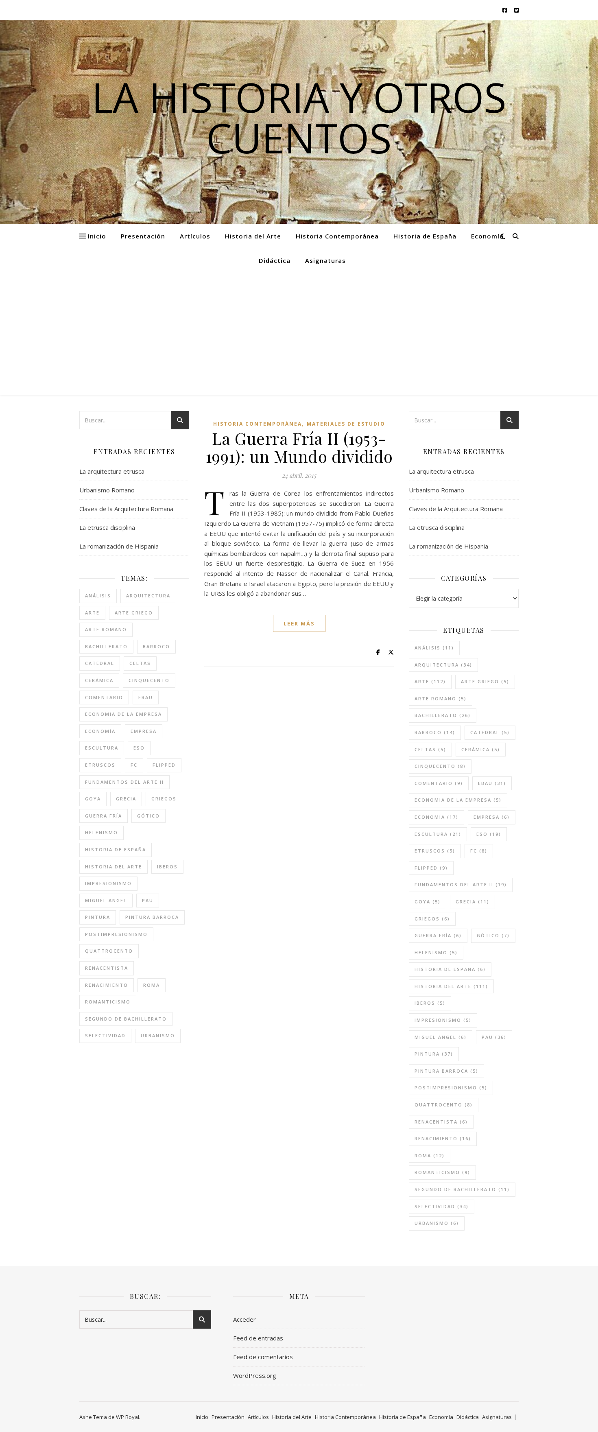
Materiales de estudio (346, 423)
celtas (140, 663)
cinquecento (149, 680)
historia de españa (115, 849)
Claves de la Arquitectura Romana (126, 509)
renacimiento (106, 985)
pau (147, 900)
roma (151, 985)
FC (134, 765)
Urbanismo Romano (107, 490)
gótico (148, 816)
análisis (98, 595)
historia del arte (113, 867)
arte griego (134, 613)
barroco (156, 646)
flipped (164, 765)
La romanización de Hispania (119, 546)
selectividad (105, 1035)
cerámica (99, 680)
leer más (299, 623)
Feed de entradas (258, 1338)
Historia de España (424, 236)
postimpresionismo (116, 934)
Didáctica (274, 260)
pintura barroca (152, 917)
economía (100, 731)
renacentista (106, 968)
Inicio (97, 236)
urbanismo (158, 1035)
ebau (145, 697)
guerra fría (103, 816)
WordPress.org (254, 1375)
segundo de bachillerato (126, 1019)
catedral (99, 663)
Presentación (143, 236)
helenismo (101, 832)
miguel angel (106, 900)
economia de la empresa (123, 714)
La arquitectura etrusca (111, 471)
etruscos (100, 765)
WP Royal (127, 1417)
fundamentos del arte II (124, 782)
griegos (164, 799)
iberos (167, 867)
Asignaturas (325, 260)
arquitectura (148, 595)
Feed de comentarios (263, 1357)
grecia (126, 799)
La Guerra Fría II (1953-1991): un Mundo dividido (299, 447)
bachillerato (106, 646)
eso (139, 748)
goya (93, 799)
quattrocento (109, 951)
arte (92, 613)
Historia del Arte (253, 236)
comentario (104, 697)
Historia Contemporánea (337, 236)
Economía (487, 236)
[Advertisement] (299, 334)
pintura (97, 917)
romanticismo (108, 1002)
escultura (101, 748)
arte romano (106, 629)
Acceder (244, 1319)
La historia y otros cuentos (299, 117)
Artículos (195, 236)
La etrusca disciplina (107, 527)
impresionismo (108, 883)
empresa (144, 731)
